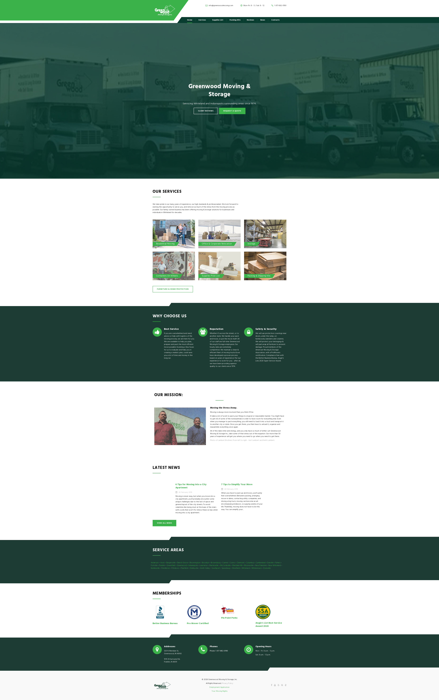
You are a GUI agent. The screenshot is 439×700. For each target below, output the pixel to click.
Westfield (236, 568)
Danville (270, 562)
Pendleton (165, 568)
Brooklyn (205, 562)
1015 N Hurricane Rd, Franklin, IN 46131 (172, 660)
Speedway (226, 568)
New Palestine (261, 565)
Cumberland (260, 562)
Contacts (275, 20)
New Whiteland (274, 565)
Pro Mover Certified (198, 623)
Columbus (250, 562)
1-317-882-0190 (280, 5)
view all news (164, 523)
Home (189, 20)
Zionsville (267, 568)
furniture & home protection (173, 289)
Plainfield (184, 568)
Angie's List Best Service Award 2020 (269, 624)
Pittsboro (175, 568)
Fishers (277, 562)
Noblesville (155, 568)
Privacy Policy (227, 683)
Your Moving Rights (219, 691)
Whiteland (246, 568)
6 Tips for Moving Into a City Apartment (190, 486)
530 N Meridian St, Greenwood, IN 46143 (173, 652)
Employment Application (219, 687)
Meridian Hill (237, 565)
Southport (216, 568)
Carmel (225, 562)
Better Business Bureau (165, 623)
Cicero (232, 562)
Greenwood (182, 565)
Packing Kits (235, 20)
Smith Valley (205, 568)
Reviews (250, 20)
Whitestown (256, 568)
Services (202, 20)
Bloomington (195, 562)
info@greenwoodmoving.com (221, 5)
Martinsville (213, 565)
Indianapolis (193, 565)
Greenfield (171, 565)
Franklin (162, 565)
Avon (162, 562)
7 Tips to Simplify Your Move (236, 484)
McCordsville (225, 565)
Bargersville (171, 562)
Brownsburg (216, 562)
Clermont (240, 562)
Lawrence (204, 565)
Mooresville (249, 565)
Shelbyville (194, 568)
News (262, 20)
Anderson (155, 562)
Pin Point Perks (229, 618)
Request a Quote (232, 110)
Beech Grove (182, 562)
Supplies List (217, 20)
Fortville (154, 565)
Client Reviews (206, 110)
